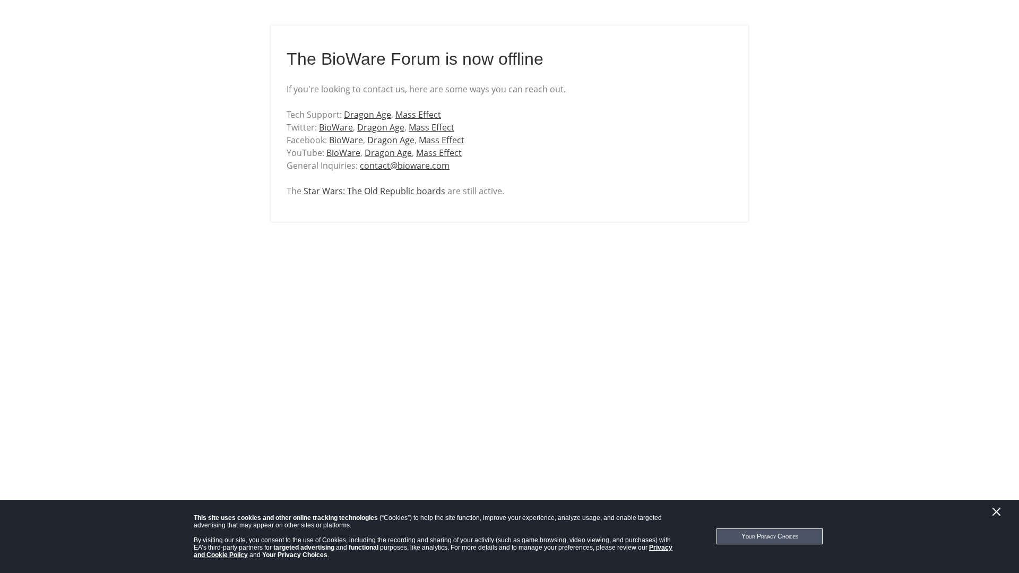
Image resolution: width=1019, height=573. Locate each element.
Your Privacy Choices (769, 536)
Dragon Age (367, 114)
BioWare (336, 127)
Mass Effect (418, 114)
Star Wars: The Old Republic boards (374, 191)
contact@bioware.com (405, 165)
